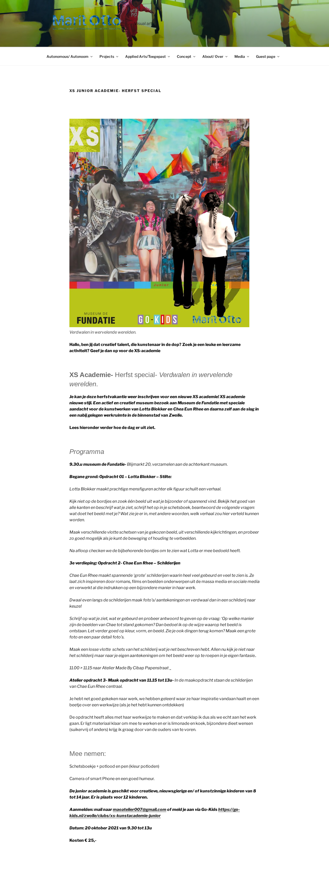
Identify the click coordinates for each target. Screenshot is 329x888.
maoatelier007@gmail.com (139, 809)
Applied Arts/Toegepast (145, 56)
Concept (184, 56)
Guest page (265, 56)
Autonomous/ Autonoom (67, 56)
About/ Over (212, 56)
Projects (106, 56)
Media (239, 56)
